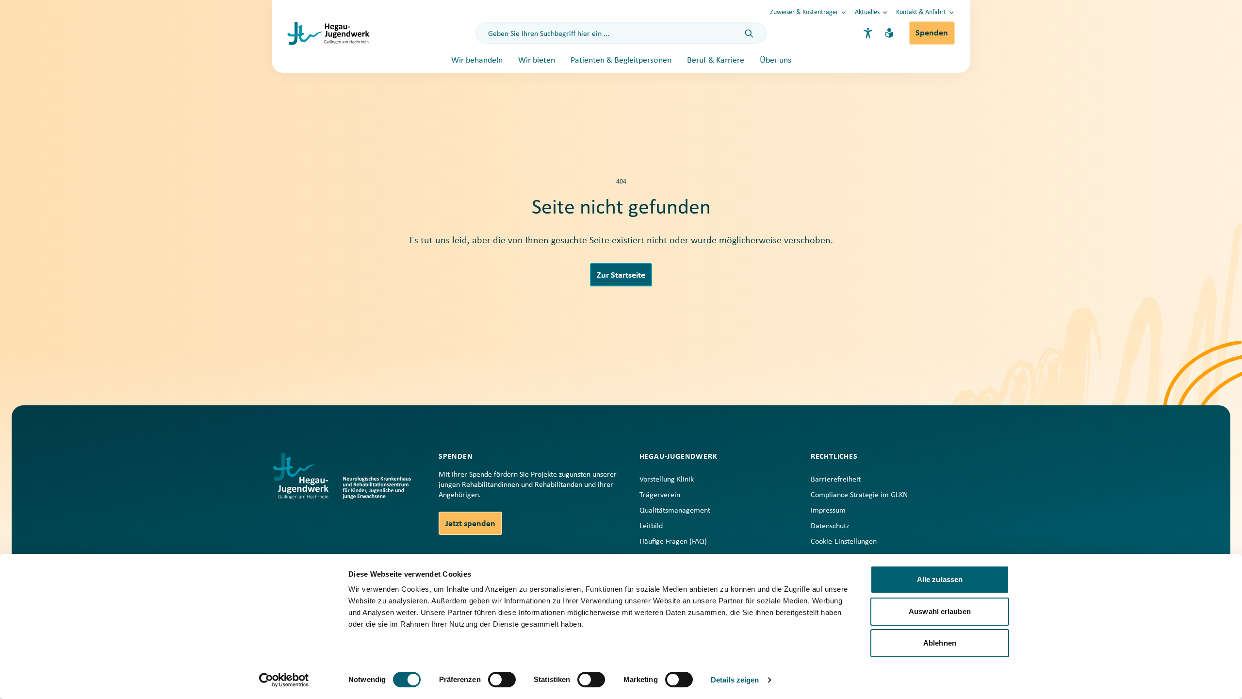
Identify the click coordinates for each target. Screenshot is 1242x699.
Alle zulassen (940, 579)
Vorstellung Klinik (666, 479)
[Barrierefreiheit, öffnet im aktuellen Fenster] (868, 33)
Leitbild (651, 526)
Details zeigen (735, 680)
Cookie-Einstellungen (844, 542)
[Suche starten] (749, 34)
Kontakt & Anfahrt (921, 12)
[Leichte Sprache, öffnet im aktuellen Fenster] (889, 33)
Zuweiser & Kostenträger (804, 12)
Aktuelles (867, 12)
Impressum (828, 511)
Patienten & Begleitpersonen (621, 60)
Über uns (775, 60)
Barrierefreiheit (836, 479)
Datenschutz (830, 526)
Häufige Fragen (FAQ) (673, 542)
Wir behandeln (477, 60)
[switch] (502, 679)
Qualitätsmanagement (674, 511)
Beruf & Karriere (715, 60)
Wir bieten (536, 60)
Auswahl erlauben (940, 611)
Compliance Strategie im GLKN (859, 495)
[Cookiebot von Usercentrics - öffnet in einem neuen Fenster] (284, 680)
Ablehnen (939, 643)
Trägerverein (659, 495)
